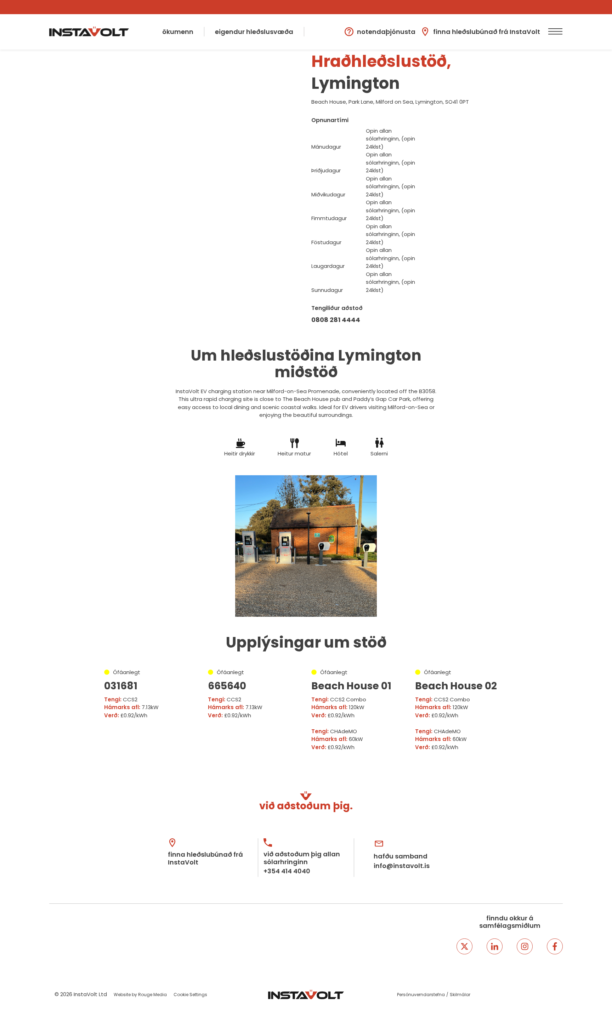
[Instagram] (525, 946)
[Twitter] (464, 946)
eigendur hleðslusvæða (254, 31)
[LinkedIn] (495, 946)
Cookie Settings (190, 995)
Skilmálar (460, 995)
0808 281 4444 (335, 319)
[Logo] (89, 31)
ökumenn (177, 31)
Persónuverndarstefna (421, 995)
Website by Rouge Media (140, 995)
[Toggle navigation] (554, 31)
